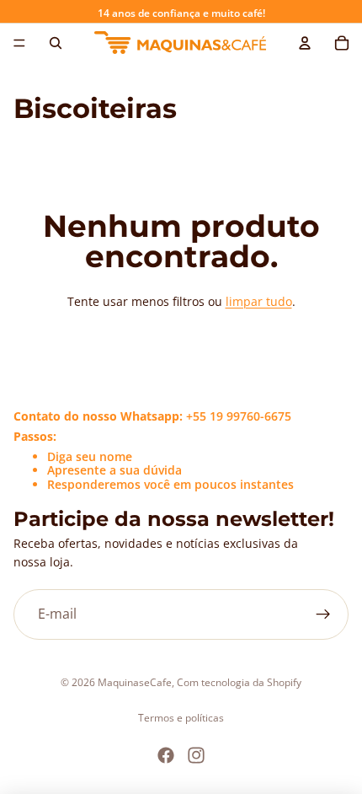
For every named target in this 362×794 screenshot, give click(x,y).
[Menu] (19, 43)
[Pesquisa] (55, 43)
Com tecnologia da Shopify (239, 682)
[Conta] (304, 43)
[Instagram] (196, 755)
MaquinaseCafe (135, 682)
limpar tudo (259, 301)
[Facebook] (166, 755)
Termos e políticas (181, 718)
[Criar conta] (323, 614)
